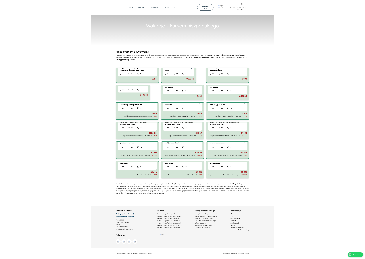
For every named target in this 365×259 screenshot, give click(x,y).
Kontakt (233, 221)
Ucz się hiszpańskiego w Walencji (168, 218)
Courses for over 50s (202, 227)
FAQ (232, 216)
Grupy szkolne (142, 7)
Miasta (130, 7)
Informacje (236, 211)
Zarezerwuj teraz (205, 7)
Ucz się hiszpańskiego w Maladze (168, 214)
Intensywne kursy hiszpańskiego (206, 216)
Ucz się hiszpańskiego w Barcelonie (169, 216)
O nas (167, 7)
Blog (174, 7)
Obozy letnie (155, 7)
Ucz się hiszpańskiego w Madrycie (168, 221)
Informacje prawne (237, 227)
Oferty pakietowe (201, 223)
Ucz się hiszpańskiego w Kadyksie (168, 227)
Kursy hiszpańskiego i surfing (205, 225)
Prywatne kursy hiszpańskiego (205, 221)
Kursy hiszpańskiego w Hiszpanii (206, 214)
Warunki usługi (244, 253)
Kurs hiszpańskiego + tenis (204, 218)
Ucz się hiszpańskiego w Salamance (169, 225)
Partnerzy (234, 225)
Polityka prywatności (230, 253)
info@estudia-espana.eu (124, 229)
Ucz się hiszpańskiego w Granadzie (169, 223)
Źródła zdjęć (235, 223)
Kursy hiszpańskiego (205, 211)
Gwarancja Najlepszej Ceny (240, 230)
